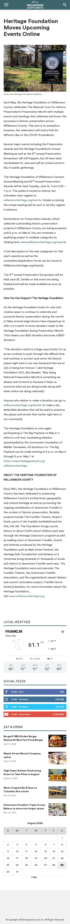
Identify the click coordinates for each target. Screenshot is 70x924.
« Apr (34, 877)
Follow (59, 699)
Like (62, 691)
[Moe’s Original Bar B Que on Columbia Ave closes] (57, 792)
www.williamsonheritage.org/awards (43, 242)
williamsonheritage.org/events (22, 200)
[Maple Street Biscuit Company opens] (57, 758)
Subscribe (58, 714)
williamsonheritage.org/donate (23, 405)
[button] (6, 5)
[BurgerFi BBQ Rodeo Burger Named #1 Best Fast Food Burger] (57, 741)
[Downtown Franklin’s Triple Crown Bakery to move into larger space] (57, 809)
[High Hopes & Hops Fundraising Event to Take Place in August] (57, 775)
